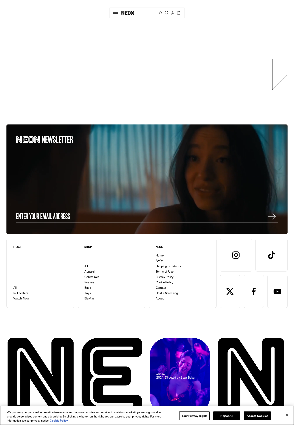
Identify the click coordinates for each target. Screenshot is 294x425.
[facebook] (254, 291)
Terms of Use (164, 271)
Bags (87, 288)
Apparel (89, 271)
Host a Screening (167, 293)
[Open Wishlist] (166, 12)
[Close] (287, 415)
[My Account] (172, 12)
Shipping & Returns (168, 266)
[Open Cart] (178, 12)
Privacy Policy (165, 277)
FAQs (159, 261)
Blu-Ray (89, 298)
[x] (230, 291)
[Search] (160, 12)
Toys (87, 293)
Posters (89, 282)
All (15, 288)
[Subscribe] (272, 216)
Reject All (226, 415)
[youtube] (277, 291)
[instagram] (236, 255)
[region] (147, 415)
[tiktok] (271, 255)
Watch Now (21, 298)
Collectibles (91, 277)
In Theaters (20, 293)
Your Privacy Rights (194, 415)
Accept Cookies (257, 415)
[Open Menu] (115, 13)
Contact (161, 288)
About (160, 298)
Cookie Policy (164, 282)
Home (160, 255)
